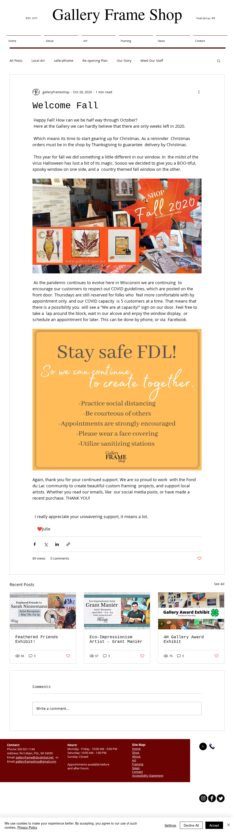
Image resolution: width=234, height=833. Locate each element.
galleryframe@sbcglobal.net (35, 757)
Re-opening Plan (95, 60)
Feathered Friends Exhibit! (36, 639)
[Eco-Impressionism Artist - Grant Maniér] (117, 610)
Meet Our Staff (152, 60)
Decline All (191, 825)
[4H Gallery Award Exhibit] (191, 610)
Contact (137, 772)
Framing (137, 764)
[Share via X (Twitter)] (46, 544)
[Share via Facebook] (34, 544)
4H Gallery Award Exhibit (184, 639)
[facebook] (212, 798)
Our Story (124, 60)
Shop (135, 752)
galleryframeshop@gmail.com (36, 761)
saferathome (63, 60)
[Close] (228, 825)
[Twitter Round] (221, 798)
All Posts (16, 60)
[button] (218, 60)
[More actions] (199, 92)
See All (219, 584)
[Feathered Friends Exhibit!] (43, 610)
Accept (214, 825)
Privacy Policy (27, 827)
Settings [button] (170, 825)
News (136, 768)
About (136, 756)
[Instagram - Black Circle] (203, 798)
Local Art (38, 60)
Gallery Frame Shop (117, 13)
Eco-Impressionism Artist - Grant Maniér (116, 639)
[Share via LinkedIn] (57, 544)
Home (136, 749)
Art (134, 760)
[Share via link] (68, 544)
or (56, 757)
